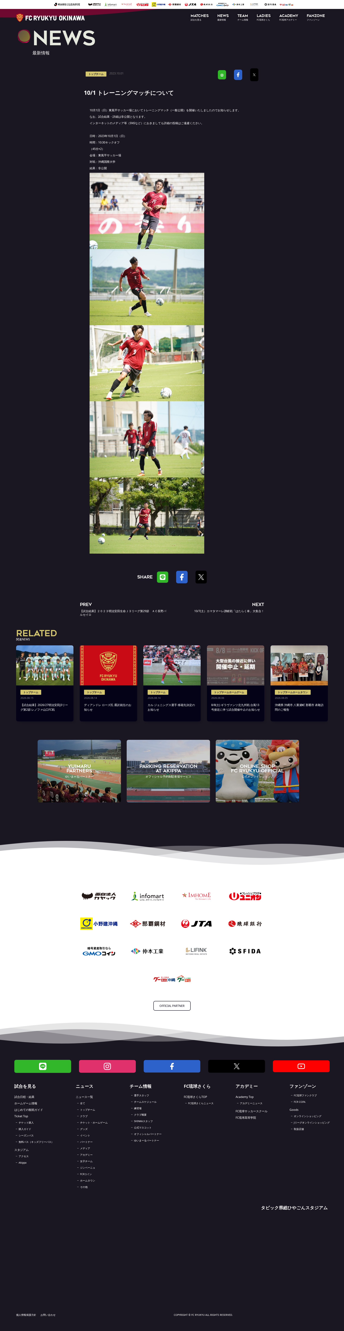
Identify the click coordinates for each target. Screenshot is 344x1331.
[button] (200, 18)
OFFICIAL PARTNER (172, 1006)
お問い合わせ (48, 1315)
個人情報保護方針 (26, 1315)
